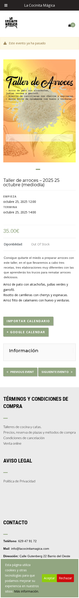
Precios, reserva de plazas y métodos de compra (39, 432)
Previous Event (22, 372)
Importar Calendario (28, 321)
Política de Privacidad (19, 481)
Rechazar (65, 578)
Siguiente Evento (55, 372)
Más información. (26, 591)
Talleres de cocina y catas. (22, 427)
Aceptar (49, 578)
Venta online (12, 443)
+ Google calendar (26, 332)
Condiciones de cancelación (24, 438)
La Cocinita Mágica (39, 5)
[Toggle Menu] (6, 5)
